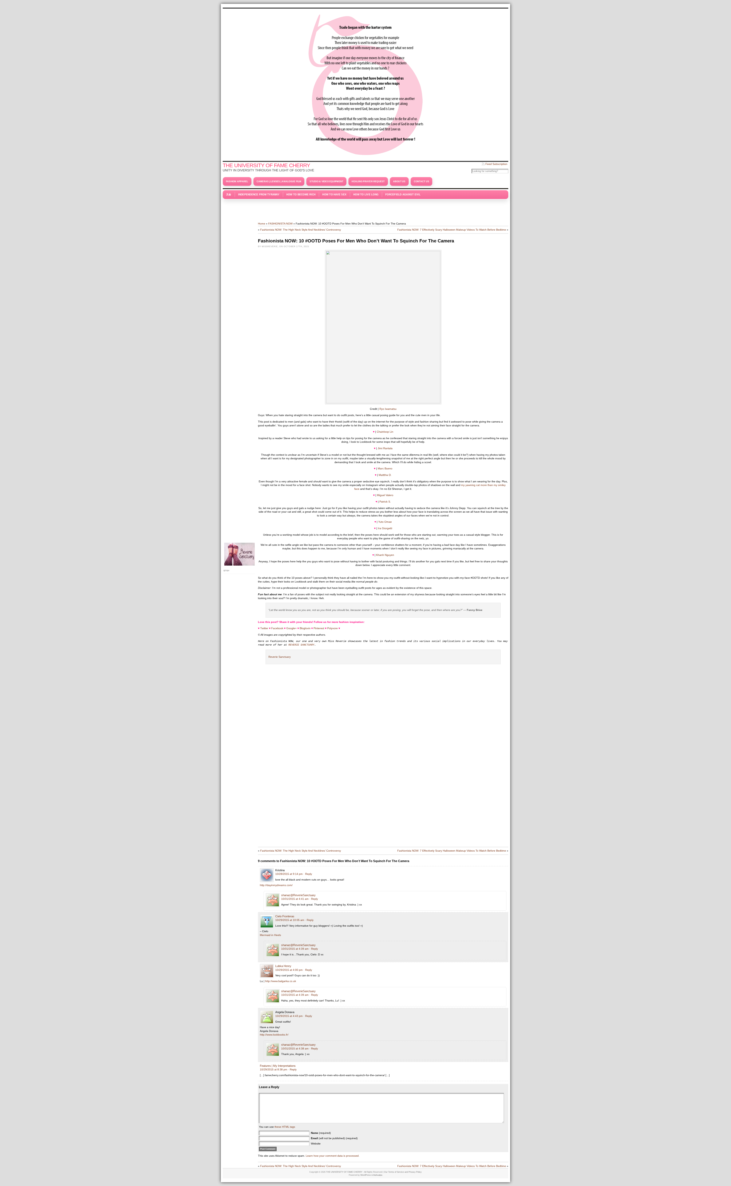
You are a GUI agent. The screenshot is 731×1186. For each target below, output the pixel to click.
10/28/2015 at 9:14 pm (289, 873)
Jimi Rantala (385, 448)
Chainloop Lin (385, 431)
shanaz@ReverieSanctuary (298, 895)
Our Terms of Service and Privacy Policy (403, 1172)
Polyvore (332, 628)
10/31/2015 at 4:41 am (295, 898)
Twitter (264, 628)
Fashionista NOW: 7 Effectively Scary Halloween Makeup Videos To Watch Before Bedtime (451, 229)
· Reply (307, 873)
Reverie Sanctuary (279, 656)
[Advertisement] (365, 208)
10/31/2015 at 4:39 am (295, 948)
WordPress (365, 1175)
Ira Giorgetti (385, 528)
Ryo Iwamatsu (388, 408)
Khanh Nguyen (385, 554)
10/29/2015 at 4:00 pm (289, 969)
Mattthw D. (385, 474)
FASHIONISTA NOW (280, 223)
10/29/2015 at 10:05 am (289, 919)
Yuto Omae (385, 521)
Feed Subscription (496, 163)
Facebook (277, 628)
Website (316, 1143)
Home (261, 223)
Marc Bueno (385, 468)
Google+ (291, 628)
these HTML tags (285, 1126)
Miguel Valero (385, 495)
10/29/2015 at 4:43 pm (289, 1015)
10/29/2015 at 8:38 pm (273, 1069)
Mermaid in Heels (270, 935)
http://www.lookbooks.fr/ (274, 1034)
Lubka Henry (283, 966)
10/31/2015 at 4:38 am (295, 1048)
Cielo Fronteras (284, 916)
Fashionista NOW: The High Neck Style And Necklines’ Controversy (300, 229)
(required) (321, 1132)
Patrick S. (385, 501)
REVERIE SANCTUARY (301, 644)
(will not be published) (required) (334, 1138)
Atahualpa (377, 1175)
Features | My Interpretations (278, 1065)
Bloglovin (305, 628)
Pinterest (319, 628)
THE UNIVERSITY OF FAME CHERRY (266, 165)
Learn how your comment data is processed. (332, 1155)
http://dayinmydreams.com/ (276, 885)
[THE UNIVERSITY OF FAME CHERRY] (365, 84)
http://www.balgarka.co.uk (280, 981)
